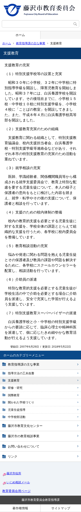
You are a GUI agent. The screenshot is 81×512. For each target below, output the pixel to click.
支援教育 (14, 380)
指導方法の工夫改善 (21, 373)
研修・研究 (15, 387)
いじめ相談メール (18, 482)
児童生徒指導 (16, 409)
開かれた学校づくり (21, 402)
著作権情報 (20, 508)
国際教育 (14, 395)
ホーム (20, 35)
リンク (12, 456)
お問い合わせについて (23, 446)
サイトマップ (60, 508)
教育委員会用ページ (16, 491)
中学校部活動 (16, 417)
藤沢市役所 (14, 473)
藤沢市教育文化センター (25, 426)
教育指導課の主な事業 (30, 43)
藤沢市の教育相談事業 (23, 436)
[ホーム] (40, 10)
